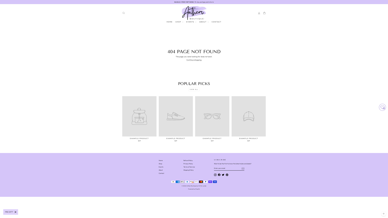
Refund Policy (188, 160)
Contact (216, 22)
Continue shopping (194, 60)
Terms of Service (189, 167)
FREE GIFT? (9, 212)
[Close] (15, 212)
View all (194, 89)
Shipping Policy (188, 170)
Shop (179, 22)
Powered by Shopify (194, 189)
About (203, 22)
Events (190, 22)
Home (170, 22)
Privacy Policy (188, 164)
